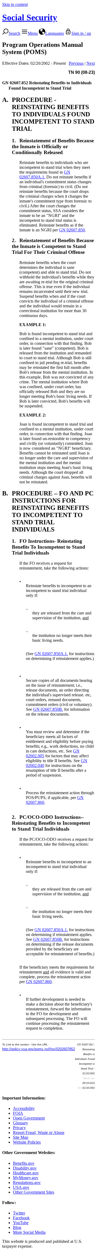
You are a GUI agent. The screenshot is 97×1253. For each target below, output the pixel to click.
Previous (76, 63)
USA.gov (21, 1187)
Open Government (29, 1118)
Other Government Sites (33, 1192)
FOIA (18, 1113)
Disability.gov (25, 1168)
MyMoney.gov (25, 1177)
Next (90, 63)
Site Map (20, 1137)
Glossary (20, 1123)
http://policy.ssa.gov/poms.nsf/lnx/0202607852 (38, 1049)
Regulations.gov (27, 1182)
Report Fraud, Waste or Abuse (38, 1132)
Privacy (19, 1127)
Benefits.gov (23, 1163)
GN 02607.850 (72, 230)
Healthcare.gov (26, 1173)
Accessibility (24, 1108)
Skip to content (15, 4)
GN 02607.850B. (48, 709)
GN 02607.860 (39, 981)
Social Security (29, 17)
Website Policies (27, 1142)
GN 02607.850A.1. (44, 174)
